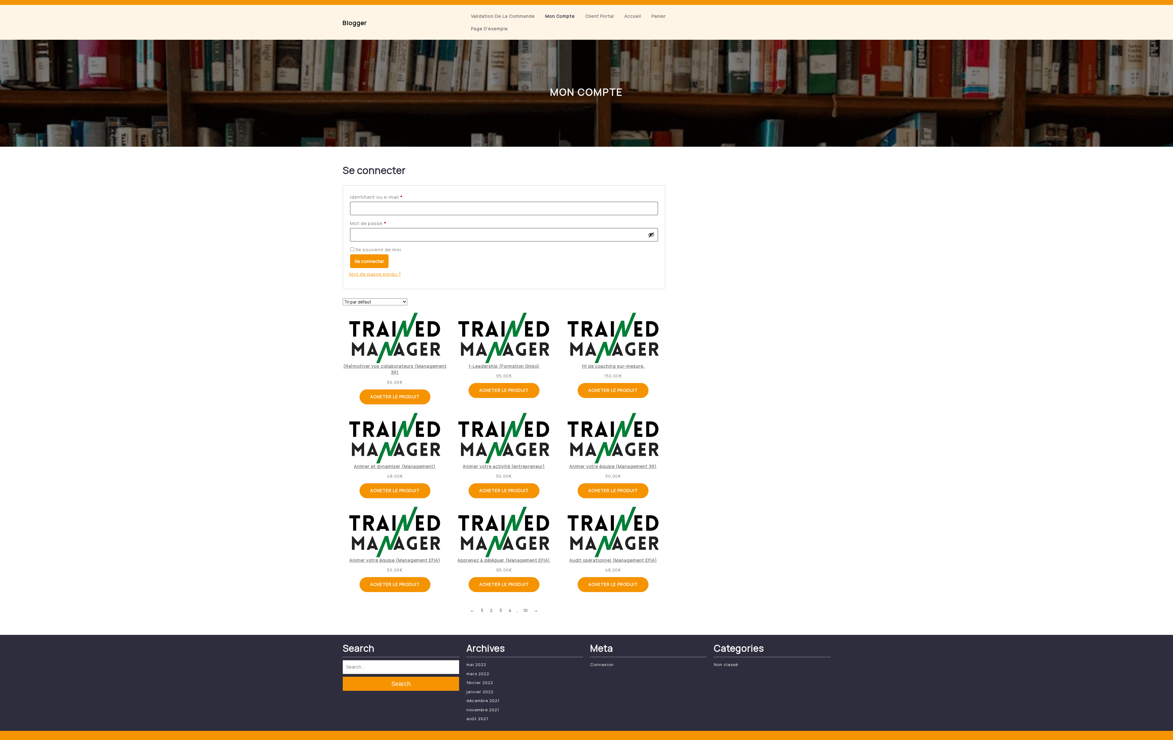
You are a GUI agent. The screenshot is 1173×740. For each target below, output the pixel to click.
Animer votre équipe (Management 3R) (613, 466)
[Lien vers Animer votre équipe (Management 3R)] (613, 438)
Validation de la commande (503, 16)
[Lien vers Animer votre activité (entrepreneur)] (503, 438)
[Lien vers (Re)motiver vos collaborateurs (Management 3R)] (394, 338)
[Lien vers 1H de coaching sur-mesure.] (613, 338)
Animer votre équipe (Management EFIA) (394, 560)
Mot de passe (381, 223)
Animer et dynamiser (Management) (395, 466)
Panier (659, 16)
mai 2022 (476, 664)
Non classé (726, 664)
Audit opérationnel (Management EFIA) (613, 560)
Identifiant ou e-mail (389, 196)
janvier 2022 (480, 691)
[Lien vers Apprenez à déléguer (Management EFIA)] (503, 532)
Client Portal (599, 16)
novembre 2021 (482, 709)
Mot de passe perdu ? (375, 274)
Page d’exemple (489, 28)
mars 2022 (477, 673)
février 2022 (479, 682)
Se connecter (369, 261)
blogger (355, 23)
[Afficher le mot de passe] (651, 234)
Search (401, 684)
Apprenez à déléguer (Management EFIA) (504, 560)
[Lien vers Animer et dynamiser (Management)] (394, 438)
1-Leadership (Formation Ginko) (504, 366)
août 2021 (477, 718)
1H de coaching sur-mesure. (613, 366)
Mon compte (560, 16)
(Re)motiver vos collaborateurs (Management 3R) (395, 369)
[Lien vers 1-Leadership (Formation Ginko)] (503, 338)
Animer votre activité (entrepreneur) (504, 466)
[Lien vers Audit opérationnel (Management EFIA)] (613, 532)
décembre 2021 (482, 700)
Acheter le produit (395, 396)
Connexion (602, 664)
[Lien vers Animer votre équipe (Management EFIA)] (394, 532)
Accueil (632, 16)
